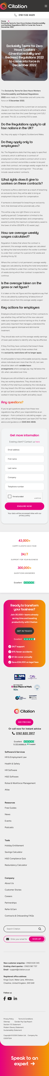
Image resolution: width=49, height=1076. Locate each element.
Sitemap (7, 1022)
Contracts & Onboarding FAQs (19, 916)
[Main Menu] (46, 6)
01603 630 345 (21, 963)
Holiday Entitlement (14, 845)
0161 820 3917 (25, 733)
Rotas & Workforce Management (20, 783)
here (37, 441)
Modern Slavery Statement (14, 1027)
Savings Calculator (13, 852)
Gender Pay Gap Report (23, 1022)
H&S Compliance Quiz (15, 858)
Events (8, 821)
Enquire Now (24, 506)
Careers (8, 896)
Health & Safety (12, 764)
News (7, 814)
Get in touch (24, 631)
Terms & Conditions (25, 1019)
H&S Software (11, 777)
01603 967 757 (20, 966)
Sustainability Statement (13, 1030)
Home (3, 21)
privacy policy (24, 515)
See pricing (24, 722)
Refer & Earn (11, 909)
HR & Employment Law (16, 757)
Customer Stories (13, 890)
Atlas (7, 790)
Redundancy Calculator (16, 865)
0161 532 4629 (27, 15)
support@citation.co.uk (17, 969)
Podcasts (9, 827)
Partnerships (11, 903)
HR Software (11, 770)
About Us (9, 883)
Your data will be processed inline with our (24, 514)
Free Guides (10, 808)
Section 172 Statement (12, 1024)
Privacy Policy (9, 1019)
